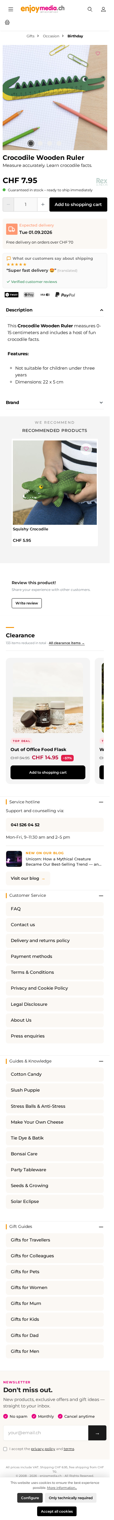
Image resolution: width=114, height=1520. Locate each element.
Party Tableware (28, 1169)
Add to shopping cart (78, 204)
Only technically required (71, 1498)
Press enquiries (28, 1036)
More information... (62, 1488)
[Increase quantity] (43, 204)
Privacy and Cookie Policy (39, 988)
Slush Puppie (25, 1090)
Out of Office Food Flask (38, 749)
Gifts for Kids (25, 1319)
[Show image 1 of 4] (30, 143)
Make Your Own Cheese (37, 1122)
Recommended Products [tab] (54, 430)
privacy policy (43, 1449)
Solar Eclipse (25, 1201)
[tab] (55, 310)
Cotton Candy (26, 1074)
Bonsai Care (24, 1154)
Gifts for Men (25, 1351)
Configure (30, 1498)
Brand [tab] (12, 402)
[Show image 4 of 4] (58, 143)
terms (69, 1449)
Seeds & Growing (29, 1185)
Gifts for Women (29, 1287)
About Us (21, 1020)
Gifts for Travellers (30, 1240)
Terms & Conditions (32, 972)
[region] (55, 97)
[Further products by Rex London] (101, 182)
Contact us (23, 924)
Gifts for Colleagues (32, 1255)
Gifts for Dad (25, 1335)
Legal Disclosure (29, 1004)
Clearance (20, 635)
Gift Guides (20, 1226)
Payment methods (31, 956)
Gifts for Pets (25, 1271)
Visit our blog (25, 878)
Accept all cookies (57, 1511)
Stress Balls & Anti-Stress (38, 1106)
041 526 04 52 (25, 824)
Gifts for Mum (26, 1303)
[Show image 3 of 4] (49, 143)
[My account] (103, 8)
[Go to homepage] (42, 9)
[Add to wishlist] (98, 52)
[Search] (90, 8)
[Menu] (11, 8)
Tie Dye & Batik (27, 1138)
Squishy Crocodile (30, 529)
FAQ (16, 908)
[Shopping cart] (7, 21)
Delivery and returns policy (40, 940)
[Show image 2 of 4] (40, 143)
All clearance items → (67, 643)
